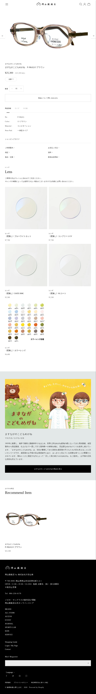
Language (9, 672)
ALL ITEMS (10, 613)
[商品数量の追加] (12, 89)
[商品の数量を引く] (21, 89)
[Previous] (2, 35)
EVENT (8, 620)
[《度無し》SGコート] (70, 265)
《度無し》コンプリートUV (60, 235)
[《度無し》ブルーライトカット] (26, 208)
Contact (8, 649)
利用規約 (8, 682)
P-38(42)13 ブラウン (13, 545)
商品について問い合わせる (48, 98)
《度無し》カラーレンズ (15, 349)
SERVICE (9, 635)
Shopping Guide (11, 642)
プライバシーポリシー (21, 682)
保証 (6, 152)
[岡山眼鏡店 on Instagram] (26, 676)
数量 (6, 89)
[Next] (93, 35)
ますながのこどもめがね (13, 64)
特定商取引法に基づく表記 (39, 682)
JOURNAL (9, 624)
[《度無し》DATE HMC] (26, 265)
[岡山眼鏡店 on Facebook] (6, 676)
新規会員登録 (53, 157)
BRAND (8, 609)
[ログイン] (84, 4)
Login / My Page (11, 646)
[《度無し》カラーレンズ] (26, 322)
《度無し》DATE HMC (14, 292)
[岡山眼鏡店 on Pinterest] (20, 676)
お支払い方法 (53, 148)
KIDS (7, 631)
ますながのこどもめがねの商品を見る (48, 469)
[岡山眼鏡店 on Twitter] (13, 676)
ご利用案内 (9, 148)
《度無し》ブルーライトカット (18, 235)
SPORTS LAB (10, 627)
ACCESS (8, 616)
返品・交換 (9, 157)
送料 (49, 152)
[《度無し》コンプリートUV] (70, 208)
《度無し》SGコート (57, 292)
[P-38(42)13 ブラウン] (25, 520)
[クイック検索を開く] (80, 4)
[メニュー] (6, 4)
